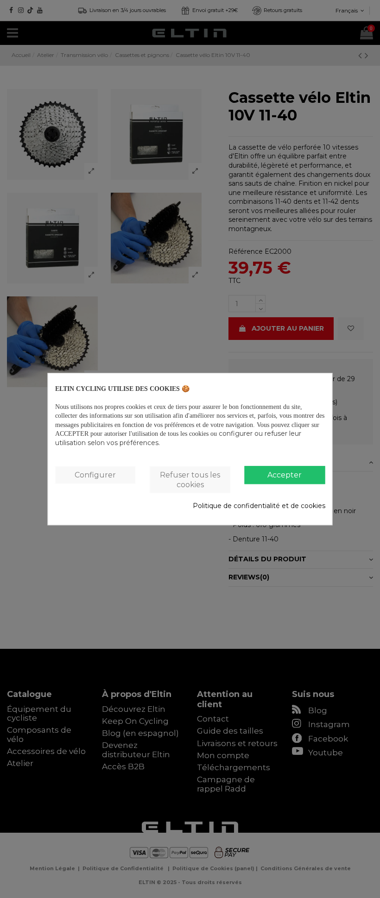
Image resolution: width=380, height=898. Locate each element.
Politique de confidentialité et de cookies (259, 506)
